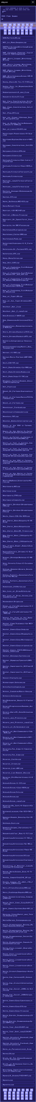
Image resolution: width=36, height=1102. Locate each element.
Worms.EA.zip (9, 1053)
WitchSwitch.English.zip (14, 687)
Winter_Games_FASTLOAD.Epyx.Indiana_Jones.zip (17, 651)
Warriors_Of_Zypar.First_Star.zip (18, 220)
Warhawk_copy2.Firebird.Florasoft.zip (18, 181)
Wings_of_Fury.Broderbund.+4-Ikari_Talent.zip (18, 606)
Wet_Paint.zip (9, 386)
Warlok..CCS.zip (10, 197)
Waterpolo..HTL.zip (11, 253)
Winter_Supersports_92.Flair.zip (18, 673)
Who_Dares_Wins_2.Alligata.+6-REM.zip (18, 536)
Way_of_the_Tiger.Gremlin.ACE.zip (17, 301)
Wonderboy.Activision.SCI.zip (16, 855)
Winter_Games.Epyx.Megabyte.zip (18, 634)
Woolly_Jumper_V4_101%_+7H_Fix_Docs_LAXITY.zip (18, 882)
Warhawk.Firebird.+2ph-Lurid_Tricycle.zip (18, 161)
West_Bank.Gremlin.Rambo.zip (16, 372)
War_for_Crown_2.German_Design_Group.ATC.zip (17, 118)
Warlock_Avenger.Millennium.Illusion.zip (17, 192)
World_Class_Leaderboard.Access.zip (17, 966)
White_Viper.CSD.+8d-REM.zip (16, 516)
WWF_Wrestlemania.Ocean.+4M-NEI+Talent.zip (17, 77)
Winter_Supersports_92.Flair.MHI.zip (18, 667)
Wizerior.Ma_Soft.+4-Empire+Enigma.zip (18, 806)
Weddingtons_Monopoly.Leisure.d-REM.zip (18, 327)
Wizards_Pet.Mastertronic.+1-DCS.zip (18, 778)
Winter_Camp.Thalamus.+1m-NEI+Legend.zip (18, 624)
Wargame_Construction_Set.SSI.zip (18, 146)
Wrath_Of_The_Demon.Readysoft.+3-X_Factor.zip (17, 1059)
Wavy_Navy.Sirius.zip (13, 258)
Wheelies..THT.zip (11, 416)
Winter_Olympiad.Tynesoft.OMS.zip (17, 661)
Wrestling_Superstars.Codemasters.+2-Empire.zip (18, 1070)
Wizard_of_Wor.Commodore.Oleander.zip (17, 744)
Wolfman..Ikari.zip (11, 823)
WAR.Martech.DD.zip (12, 38)
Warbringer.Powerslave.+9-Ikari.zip (18, 134)
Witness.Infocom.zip (12, 696)
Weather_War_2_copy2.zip (15, 311)
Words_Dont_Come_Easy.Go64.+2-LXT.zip (18, 903)
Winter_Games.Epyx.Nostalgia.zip (18, 640)
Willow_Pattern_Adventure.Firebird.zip (18, 581)
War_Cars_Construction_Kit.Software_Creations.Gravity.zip (18, 102)
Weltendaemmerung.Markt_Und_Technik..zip (17, 347)
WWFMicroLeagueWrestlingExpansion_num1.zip (18, 47)
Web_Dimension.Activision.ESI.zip (18, 321)
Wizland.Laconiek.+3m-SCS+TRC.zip (18, 812)
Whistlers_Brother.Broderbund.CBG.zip (18, 505)
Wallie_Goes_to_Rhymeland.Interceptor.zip (18, 87)
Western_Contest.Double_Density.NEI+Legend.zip (18, 381)
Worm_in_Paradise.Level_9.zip (17, 1049)
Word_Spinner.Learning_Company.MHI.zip (18, 897)
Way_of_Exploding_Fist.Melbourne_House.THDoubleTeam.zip (18, 279)
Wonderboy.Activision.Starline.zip (18, 860)
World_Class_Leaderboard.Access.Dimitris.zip (17, 954)
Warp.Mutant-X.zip (11, 206)
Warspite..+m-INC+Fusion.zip (16, 225)
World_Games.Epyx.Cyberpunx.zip (17, 1001)
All (5, 24)
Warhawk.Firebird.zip (13, 176)
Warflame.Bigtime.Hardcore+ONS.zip (18, 140)
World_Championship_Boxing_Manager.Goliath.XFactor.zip (18, 931)
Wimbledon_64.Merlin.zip (14, 586)
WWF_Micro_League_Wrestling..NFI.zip (17, 59)
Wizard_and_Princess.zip (15, 718)
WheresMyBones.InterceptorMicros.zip (17, 481)
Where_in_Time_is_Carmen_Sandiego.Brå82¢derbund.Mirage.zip (18, 455)
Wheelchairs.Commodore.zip (15, 412)
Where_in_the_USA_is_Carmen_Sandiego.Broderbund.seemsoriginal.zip (18, 462)
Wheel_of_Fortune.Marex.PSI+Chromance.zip (18, 398)
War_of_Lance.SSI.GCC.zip (15, 129)
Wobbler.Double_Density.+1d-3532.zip (18, 818)
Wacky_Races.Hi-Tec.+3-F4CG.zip (18, 82)
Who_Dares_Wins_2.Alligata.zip (17, 541)
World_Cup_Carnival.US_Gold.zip (17, 978)
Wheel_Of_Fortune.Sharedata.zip (18, 392)
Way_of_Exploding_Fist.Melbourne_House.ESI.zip (18, 268)
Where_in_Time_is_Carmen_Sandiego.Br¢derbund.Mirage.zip (18, 449)
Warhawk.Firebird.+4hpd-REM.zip (17, 166)
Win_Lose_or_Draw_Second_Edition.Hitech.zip (18, 596)
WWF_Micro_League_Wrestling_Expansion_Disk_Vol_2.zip (17, 65)
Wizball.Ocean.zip (11, 796)
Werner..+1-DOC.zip (12, 352)
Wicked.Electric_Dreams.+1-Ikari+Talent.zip (18, 552)
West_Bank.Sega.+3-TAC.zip (15, 376)
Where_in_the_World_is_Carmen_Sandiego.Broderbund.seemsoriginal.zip (18, 475)
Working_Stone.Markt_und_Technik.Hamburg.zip (18, 915)
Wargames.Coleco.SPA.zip (14, 151)
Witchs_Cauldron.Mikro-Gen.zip (17, 691)
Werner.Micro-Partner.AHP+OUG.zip (17, 358)
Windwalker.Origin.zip (13, 601)
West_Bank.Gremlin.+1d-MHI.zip (17, 367)
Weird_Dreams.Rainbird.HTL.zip (17, 336)
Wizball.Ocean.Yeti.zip (13, 792)
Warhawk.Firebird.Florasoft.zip (18, 172)
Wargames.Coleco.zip (12, 155)
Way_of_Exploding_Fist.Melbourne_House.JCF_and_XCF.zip (18, 273)
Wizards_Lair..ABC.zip (13, 768)
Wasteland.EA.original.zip (15, 230)
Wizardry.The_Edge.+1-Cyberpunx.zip (17, 749)
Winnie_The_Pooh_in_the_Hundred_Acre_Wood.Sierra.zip (17, 618)
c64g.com (4, 2)
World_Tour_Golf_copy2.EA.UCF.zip (17, 1032)
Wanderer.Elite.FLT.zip (13, 96)
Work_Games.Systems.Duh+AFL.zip (18, 909)
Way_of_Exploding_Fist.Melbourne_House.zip (18, 291)
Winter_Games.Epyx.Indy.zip (16, 629)
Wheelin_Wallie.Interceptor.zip (17, 421)
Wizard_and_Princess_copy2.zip (18, 722)
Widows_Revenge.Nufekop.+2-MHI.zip (17, 558)
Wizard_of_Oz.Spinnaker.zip (16, 727)
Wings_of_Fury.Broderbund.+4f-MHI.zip (17, 612)
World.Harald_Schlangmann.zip (17, 920)
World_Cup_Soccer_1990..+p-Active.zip (18, 989)
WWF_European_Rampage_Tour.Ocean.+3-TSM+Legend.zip (18, 53)
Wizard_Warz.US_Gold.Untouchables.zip (18, 713)
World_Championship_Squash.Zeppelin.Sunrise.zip (17, 943)
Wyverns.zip (8, 1084)
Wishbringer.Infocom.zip (14, 682)
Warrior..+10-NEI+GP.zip (14, 210)
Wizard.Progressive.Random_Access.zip (18, 707)
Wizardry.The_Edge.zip (13, 754)
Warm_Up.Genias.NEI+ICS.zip (16, 201)
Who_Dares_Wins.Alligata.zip (16, 526)
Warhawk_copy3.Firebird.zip (16, 186)
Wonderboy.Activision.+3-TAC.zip (17, 838)
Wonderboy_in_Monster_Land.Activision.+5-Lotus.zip (18, 866)
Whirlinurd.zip (9, 491)
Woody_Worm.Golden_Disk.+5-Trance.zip (17, 872)
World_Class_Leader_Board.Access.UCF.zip (17, 949)
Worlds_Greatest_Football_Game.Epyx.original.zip (18, 1044)
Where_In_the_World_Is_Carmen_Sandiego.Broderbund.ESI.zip (18, 432)
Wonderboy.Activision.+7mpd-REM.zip (17, 850)
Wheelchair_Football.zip (14, 407)
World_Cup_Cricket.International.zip (18, 984)
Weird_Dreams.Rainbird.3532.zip (18, 332)
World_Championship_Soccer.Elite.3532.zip (17, 937)
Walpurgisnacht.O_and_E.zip (16, 92)
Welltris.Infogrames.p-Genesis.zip (17, 341)
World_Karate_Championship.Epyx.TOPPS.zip (17, 1022)
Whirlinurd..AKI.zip (11, 486)
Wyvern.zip (8, 1080)
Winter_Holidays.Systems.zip (16, 656)
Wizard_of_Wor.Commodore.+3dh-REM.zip (18, 732)
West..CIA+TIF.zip (11, 363)
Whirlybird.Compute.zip (14, 500)
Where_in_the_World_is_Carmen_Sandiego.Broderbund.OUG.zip (18, 468)
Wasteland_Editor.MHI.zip (15, 234)
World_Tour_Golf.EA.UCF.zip (16, 1027)
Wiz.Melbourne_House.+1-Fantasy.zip (18, 701)
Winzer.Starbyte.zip (12, 678)
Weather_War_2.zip (12, 306)
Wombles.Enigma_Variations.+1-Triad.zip (18, 828)
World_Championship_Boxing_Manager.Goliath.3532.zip (18, 925)
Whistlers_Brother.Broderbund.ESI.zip (18, 511)
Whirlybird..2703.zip (12, 495)
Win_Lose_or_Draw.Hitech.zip (17, 591)
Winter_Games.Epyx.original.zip (18, 645)
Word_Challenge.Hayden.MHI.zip (17, 892)
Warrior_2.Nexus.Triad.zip (15, 215)
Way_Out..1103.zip (11, 262)
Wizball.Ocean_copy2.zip (14, 801)
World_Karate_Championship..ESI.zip (18, 1016)
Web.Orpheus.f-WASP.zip (14, 315)
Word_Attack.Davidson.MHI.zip (17, 888)
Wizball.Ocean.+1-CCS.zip (14, 783)
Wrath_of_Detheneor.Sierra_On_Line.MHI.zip (18, 1064)
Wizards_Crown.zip (12, 763)
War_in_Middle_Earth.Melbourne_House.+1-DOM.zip (17, 124)
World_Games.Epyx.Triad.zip (16, 1011)
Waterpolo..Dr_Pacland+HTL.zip (17, 249)
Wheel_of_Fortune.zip (13, 403)
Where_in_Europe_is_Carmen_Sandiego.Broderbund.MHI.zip (18, 438)
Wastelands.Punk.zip (12, 239)
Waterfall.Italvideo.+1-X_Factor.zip (18, 244)
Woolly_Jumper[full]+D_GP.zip (17, 877)
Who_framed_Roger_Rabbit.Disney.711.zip (18, 546)
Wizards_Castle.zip (12, 759)
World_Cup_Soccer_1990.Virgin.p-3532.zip (18, 995)
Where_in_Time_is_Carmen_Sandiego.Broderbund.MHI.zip (18, 443)
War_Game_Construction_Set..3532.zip (17, 108)
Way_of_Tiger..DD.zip (13, 296)
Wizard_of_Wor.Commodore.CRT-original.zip (18, 738)
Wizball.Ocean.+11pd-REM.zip (16, 787)
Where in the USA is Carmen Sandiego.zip (17, 426)
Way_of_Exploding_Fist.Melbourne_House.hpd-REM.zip (18, 285)
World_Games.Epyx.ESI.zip (15, 1006)
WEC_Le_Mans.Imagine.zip (15, 42)
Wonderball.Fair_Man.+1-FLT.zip (18, 833)
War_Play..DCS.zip (11, 113)
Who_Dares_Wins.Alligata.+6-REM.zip (18, 521)
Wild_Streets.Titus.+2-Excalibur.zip (18, 564)
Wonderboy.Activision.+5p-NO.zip (17, 844)
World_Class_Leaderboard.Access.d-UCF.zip (17, 960)
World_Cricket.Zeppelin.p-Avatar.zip (18, 972)
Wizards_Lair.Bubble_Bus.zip (16, 772)
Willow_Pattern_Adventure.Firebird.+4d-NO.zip (18, 575)
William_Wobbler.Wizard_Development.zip (17, 570)
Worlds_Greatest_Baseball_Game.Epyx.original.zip (18, 1038)
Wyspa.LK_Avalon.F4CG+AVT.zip (17, 1075)
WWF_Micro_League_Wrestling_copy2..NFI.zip (17, 71)
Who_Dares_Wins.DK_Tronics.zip (18, 531)
